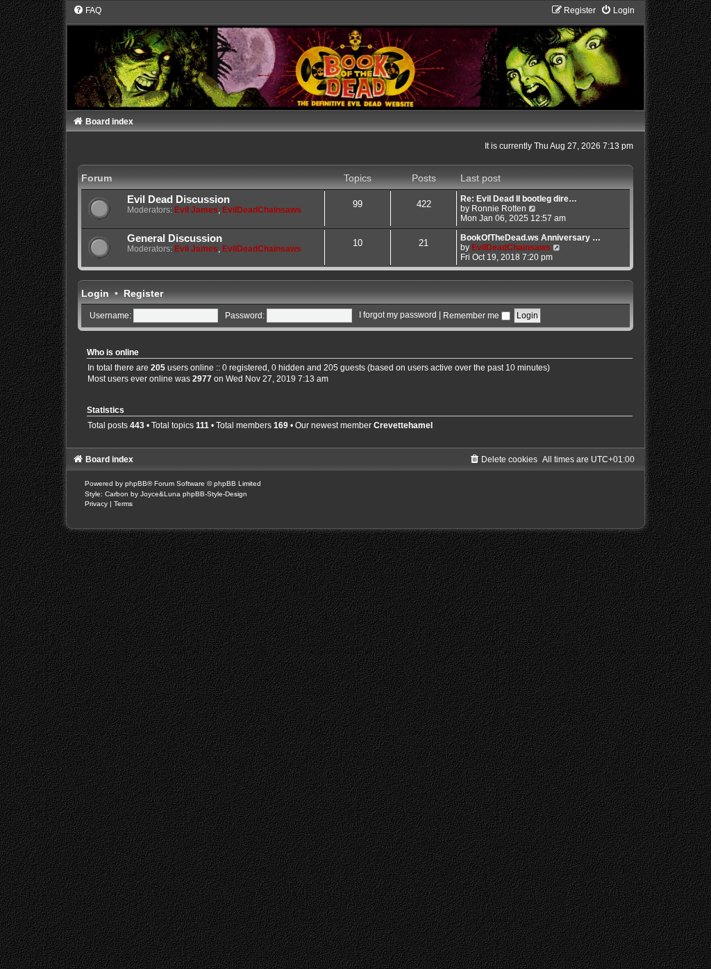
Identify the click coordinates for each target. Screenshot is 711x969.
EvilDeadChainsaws (261, 210)
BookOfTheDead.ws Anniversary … (530, 238)
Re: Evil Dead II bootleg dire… (518, 199)
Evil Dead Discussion (178, 199)
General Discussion (174, 238)
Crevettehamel (403, 425)
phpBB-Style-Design (215, 494)
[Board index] (356, 57)
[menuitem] (87, 10)
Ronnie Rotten (498, 208)
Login (95, 293)
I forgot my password (398, 315)
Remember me (472, 315)
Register (143, 293)
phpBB (136, 483)
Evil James (196, 210)
